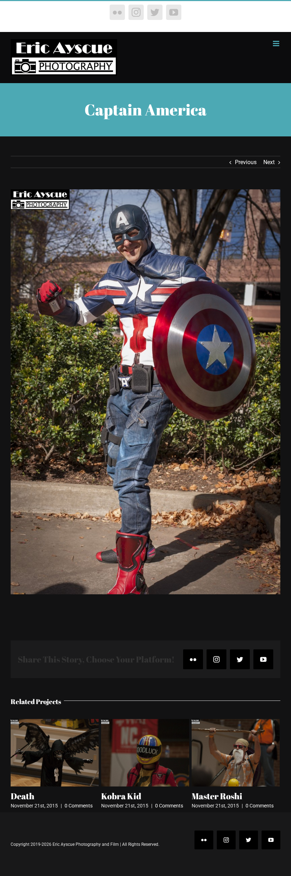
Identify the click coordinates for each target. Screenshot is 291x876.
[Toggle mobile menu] (276, 43)
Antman (208, 796)
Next (269, 162)
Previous (246, 162)
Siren (112, 796)
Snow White (34, 796)
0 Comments (79, 806)
